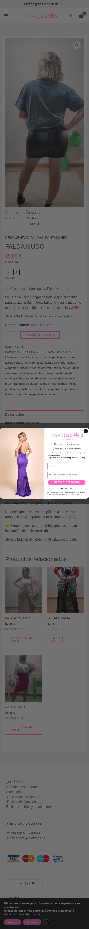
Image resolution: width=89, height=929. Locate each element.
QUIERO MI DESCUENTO (67, 482)
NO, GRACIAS (66, 488)
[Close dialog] (86, 431)
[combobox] (52, 475)
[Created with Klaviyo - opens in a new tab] (44, 500)
